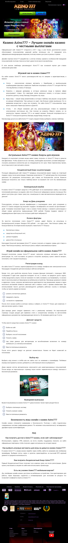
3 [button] (60, 34)
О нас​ (22, 1)
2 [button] (58, 33)
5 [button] (62, 33)
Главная (9, 487)
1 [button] (56, 33)
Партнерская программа (53, 487)
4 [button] (61, 33)
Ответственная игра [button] (34, 1)
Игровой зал (39, 487)
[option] (34, 28)
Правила (17, 487)
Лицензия (48, 1)
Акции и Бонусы (28, 487)
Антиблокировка (10, 1)
